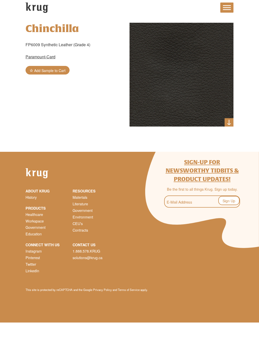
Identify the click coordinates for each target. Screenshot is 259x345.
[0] (251, 8)
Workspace (35, 221)
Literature (80, 203)
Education (34, 233)
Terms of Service (129, 290)
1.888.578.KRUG (86, 251)
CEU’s (78, 223)
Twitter (31, 264)
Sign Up (229, 200)
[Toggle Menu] (227, 7)
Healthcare (34, 214)
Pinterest (33, 257)
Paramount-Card (40, 57)
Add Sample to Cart (49, 70)
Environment (83, 216)
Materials (80, 197)
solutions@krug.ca (87, 257)
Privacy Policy (102, 290)
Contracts (80, 230)
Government (36, 227)
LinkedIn (32, 270)
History (31, 197)
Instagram (34, 251)
